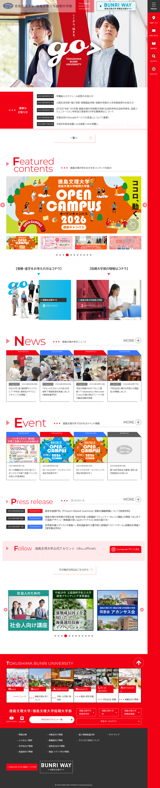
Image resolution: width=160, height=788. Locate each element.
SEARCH (153, 61)
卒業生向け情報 (56, 735)
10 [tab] (87, 255)
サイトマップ (114, 735)
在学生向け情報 (26, 746)
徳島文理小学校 (108, 712)
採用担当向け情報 (57, 746)
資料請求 (154, 48)
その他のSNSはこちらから (74, 569)
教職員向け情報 (56, 740)
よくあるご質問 (25, 740)
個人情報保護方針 (87, 735)
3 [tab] (63, 255)
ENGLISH (153, 74)
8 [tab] (81, 255)
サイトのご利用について (89, 740)
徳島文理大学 (130, 712)
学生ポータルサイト (108, 721)
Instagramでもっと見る (128, 549)
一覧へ (74, 138)
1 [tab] (57, 255)
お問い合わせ (153, 35)
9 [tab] (84, 255)
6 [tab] (74, 255)
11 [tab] (90, 255)
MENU (154, 9)
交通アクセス (154, 23)
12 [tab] (92, 636)
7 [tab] (77, 255)
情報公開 (23, 735)
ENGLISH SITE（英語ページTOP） (23, 767)
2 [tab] (60, 255)
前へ (2, 205)
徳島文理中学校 (85, 712)
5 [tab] (70, 255)
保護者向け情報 (26, 752)
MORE (128, 340)
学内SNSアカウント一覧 (51, 720)
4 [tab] (66, 255)
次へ (144, 205)
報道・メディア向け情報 (59, 752)
